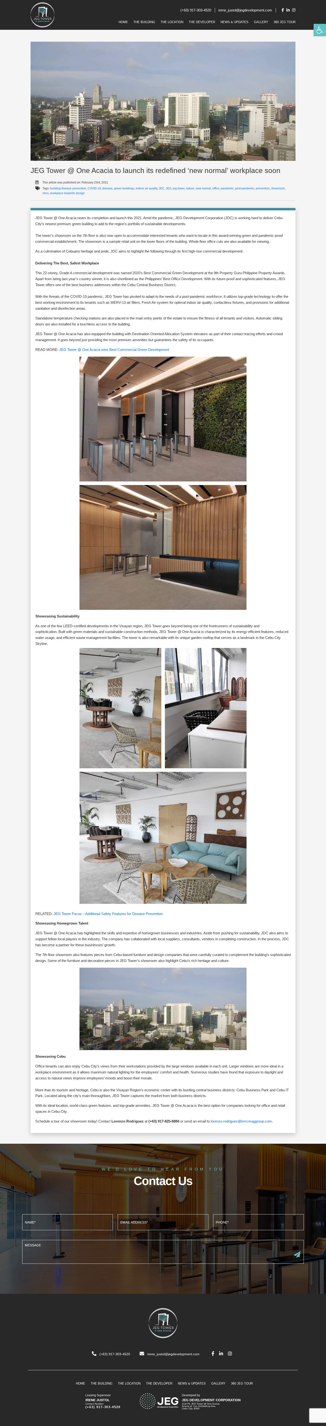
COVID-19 (94, 188)
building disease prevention (68, 188)
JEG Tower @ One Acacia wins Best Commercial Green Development (114, 350)
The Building (144, 22)
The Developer (202, 22)
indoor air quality (146, 188)
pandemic (227, 188)
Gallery (261, 22)
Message (163, 1251)
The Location (172, 22)
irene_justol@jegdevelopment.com (245, 10)
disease (107, 188)
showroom (278, 188)
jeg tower (178, 188)
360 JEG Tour (284, 22)
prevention (263, 188)
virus (45, 193)
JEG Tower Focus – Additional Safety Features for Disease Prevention (108, 914)
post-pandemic (244, 188)
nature (190, 188)
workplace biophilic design (67, 193)
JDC (161, 188)
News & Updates (234, 22)
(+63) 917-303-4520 (195, 10)
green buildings (124, 188)
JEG (168, 188)
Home (123, 22)
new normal (203, 188)
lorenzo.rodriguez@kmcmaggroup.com (241, 1121)
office (215, 188)
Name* (67, 1221)
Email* (163, 1221)
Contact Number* (258, 1221)
